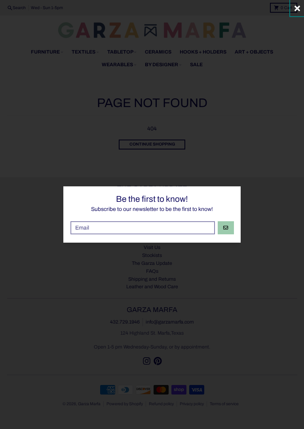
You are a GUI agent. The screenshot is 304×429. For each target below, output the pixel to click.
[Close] (297, 8)
